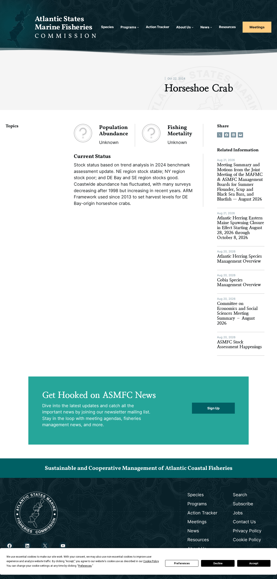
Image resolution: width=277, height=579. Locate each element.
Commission (66, 36)
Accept (253, 563)
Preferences (182, 563)
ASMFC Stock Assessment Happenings (239, 344)
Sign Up (213, 408)
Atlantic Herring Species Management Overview (239, 259)
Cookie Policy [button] (151, 561)
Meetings (257, 27)
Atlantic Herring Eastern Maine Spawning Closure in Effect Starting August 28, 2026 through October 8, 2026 (240, 228)
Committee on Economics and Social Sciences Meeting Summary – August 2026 (237, 313)
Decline (217, 563)
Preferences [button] (85, 565)
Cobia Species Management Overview (239, 282)
